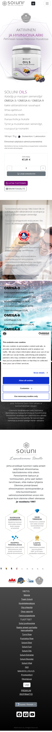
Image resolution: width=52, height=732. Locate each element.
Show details (39, 373)
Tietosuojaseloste (27, 615)
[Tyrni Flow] (6, 568)
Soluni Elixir (27, 642)
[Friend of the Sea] (24, 237)
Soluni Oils (27, 651)
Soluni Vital (27, 663)
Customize (24, 388)
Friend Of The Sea (13, 250)
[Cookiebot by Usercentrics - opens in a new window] (38, 333)
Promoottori (27, 675)
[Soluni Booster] (37, 568)
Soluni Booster (27, 659)
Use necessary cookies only (26, 396)
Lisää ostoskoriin (27, 173)
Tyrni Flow (27, 634)
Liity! (27, 685)
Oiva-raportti (27, 611)
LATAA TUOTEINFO (17, 183)
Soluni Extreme (27, 655)
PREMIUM (26, 690)
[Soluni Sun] (22, 568)
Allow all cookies (26, 380)
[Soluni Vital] (43, 568)
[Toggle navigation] (47, 3)
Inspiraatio (26, 694)
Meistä (27, 595)
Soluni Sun (27, 646)
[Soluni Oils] (27, 568)
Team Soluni (27, 599)
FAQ (27, 667)
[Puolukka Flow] (11, 568)
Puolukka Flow (26, 638)
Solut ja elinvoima (27, 623)
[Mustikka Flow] (1, 568)
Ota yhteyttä (26, 607)
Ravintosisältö (16, 188)
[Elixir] (17, 568)
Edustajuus (27, 679)
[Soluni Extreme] (32, 568)
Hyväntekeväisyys (27, 603)
